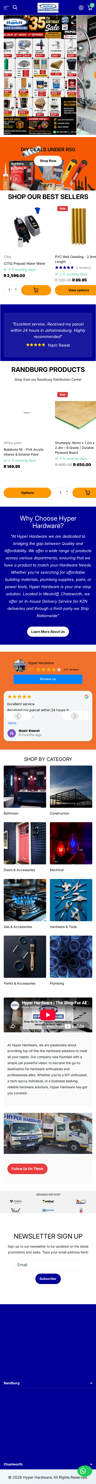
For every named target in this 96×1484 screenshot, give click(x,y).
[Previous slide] (18, 716)
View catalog (6, 8)
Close (48, 1383)
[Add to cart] (36, 290)
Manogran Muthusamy (39, 729)
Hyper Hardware (41, 663)
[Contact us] (84, 1471)
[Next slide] (75, 716)
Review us (48, 679)
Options (27, 493)
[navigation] (40, 185)
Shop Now (48, 161)
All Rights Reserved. (71, 1477)
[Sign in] (81, 7)
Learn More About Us (48, 632)
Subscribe (48, 1279)
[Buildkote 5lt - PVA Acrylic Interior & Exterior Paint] (27, 413)
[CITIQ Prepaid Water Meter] (27, 227)
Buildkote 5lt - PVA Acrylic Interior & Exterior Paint (24, 451)
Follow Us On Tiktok (27, 1169)
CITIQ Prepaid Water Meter (24, 263)
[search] (15, 7)
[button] (17, 286)
